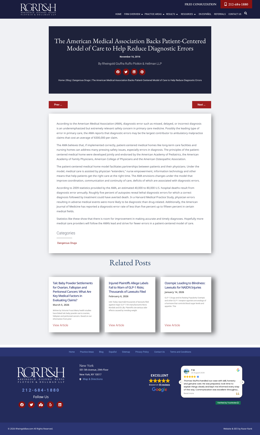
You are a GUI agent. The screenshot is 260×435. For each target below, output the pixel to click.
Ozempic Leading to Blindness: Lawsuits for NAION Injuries (185, 285)
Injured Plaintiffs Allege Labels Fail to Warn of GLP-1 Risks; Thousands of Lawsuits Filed (128, 287)
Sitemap (126, 352)
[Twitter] (31, 404)
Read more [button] (189, 393)
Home (61, 80)
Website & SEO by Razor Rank (237, 428)
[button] (134, 14)
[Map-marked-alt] (41, 404)
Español (113, 352)
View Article (60, 325)
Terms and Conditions (180, 352)
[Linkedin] (59, 404)
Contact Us (159, 352)
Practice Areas (87, 352)
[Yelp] (50, 404)
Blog (68, 80)
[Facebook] (22, 404)
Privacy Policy (142, 352)
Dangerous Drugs (81, 80)
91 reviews (164, 384)
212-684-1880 (41, 390)
